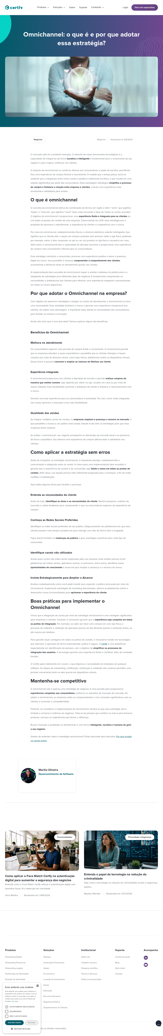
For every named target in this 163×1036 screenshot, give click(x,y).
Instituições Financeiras (53, 963)
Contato (118, 974)
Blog (117, 963)
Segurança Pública (51, 1002)
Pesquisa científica (89, 968)
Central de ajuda (122, 957)
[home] (13, 7)
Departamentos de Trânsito (55, 1008)
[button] (43, 7)
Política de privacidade (91, 979)
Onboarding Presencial (15, 963)
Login (125, 7)
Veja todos (146, 826)
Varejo (46, 968)
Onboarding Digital (13, 957)
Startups (47, 957)
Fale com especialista (145, 7)
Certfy (104, 644)
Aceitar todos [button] (14, 1023)
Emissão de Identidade (15, 979)
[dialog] (22, 1008)
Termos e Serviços (89, 974)
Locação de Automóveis (54, 979)
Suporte (83, 7)
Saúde (46, 985)
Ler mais (15, 1001)
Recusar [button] (31, 1023)
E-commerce (49, 974)
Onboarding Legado (14, 968)
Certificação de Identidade (17, 974)
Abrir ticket (120, 968)
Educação (47, 991)
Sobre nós (85, 957)
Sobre (72, 7)
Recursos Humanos (51, 996)
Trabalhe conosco (89, 963)
